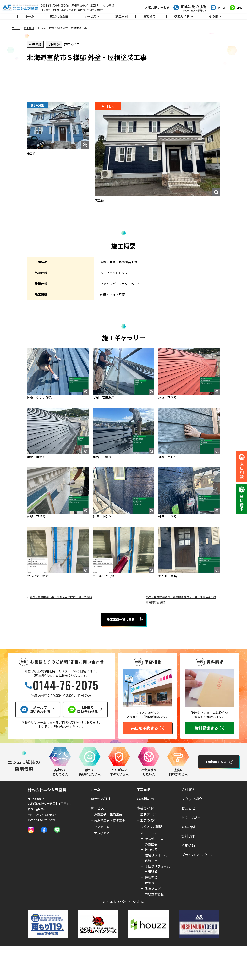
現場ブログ (152, 888)
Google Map (38, 809)
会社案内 (188, 789)
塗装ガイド (181, 16)
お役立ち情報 (154, 894)
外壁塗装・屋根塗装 (108, 814)
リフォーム (102, 826)
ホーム (29, 16)
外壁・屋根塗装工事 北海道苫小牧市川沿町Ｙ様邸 (61, 597)
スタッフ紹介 (191, 798)
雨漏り (149, 883)
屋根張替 (150, 849)
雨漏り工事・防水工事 (109, 820)
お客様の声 (151, 16)
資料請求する (206, 728)
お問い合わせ (191, 817)
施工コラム (148, 833)
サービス (90, 16)
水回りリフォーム (157, 866)
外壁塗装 (35, 44)
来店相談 (188, 826)
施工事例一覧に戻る (120, 619)
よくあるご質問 (151, 826)
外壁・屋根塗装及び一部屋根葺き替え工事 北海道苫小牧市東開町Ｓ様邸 (181, 599)
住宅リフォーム (155, 855)
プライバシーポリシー (198, 854)
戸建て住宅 (72, 44)
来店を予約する (144, 728)
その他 (213, 16)
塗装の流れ (148, 820)
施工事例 (121, 16)
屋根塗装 (54, 44)
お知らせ (188, 807)
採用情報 (188, 845)
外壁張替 (150, 871)
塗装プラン (148, 814)
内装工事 (150, 860)
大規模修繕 (102, 833)
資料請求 (188, 835)
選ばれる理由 (59, 16)
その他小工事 (154, 838)
